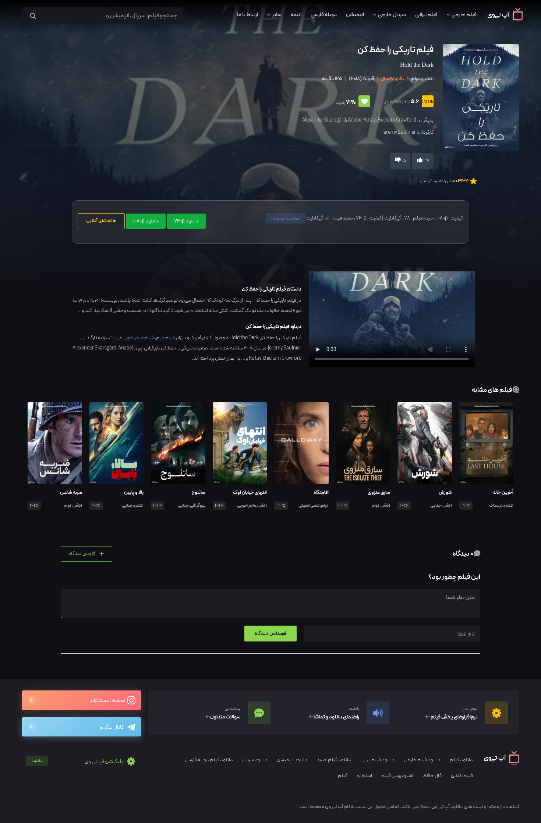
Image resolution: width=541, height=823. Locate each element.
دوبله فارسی (324, 14)
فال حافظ (432, 776)
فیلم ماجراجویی (138, 338)
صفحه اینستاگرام (107, 700)
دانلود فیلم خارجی (422, 760)
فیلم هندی (462, 776)
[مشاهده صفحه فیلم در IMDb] (426, 102)
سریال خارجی (392, 14)
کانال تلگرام (112, 727)
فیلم (342, 776)
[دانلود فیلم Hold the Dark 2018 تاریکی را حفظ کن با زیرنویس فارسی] (480, 97)
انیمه (296, 14)
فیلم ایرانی (426, 14)
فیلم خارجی (464, 14)
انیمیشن (355, 14)
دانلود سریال (255, 760)
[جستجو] (33, 16)
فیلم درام (165, 338)
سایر (277, 14)
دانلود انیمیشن (292, 760)
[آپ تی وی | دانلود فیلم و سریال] (505, 19)
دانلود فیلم (461, 760)
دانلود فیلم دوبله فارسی (209, 760)
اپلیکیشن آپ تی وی (78, 761)
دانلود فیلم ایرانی (377, 760)
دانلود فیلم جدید (334, 760)
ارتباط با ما (247, 14)
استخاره (364, 776)
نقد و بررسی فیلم (397, 776)
